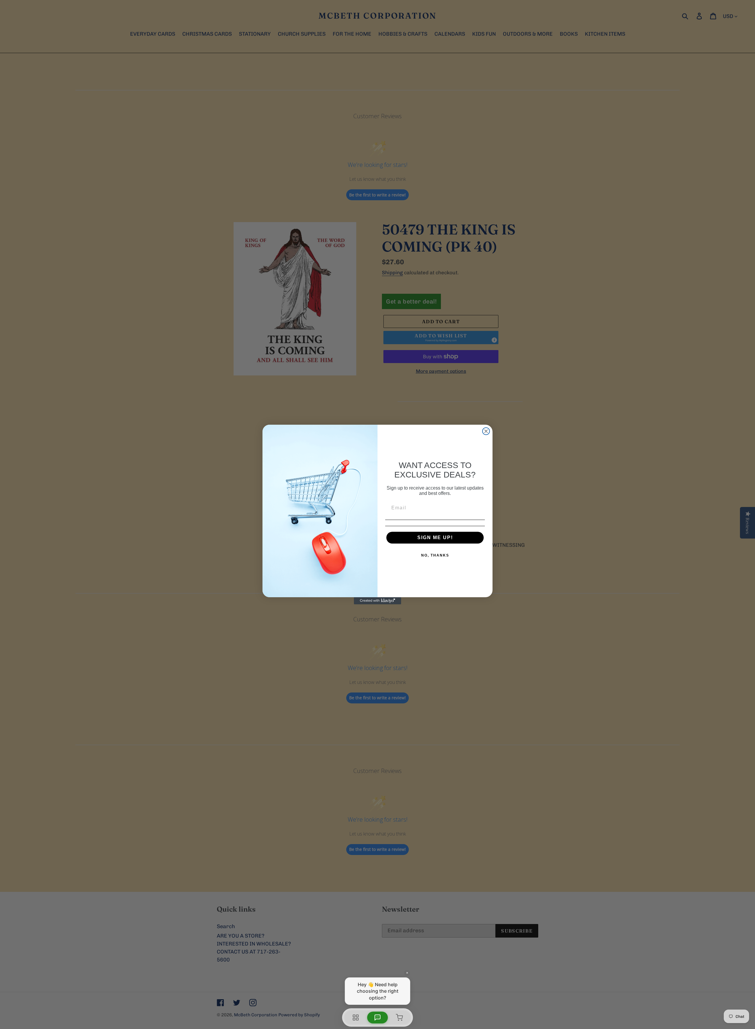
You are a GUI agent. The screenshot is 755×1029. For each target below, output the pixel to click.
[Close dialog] (486, 431)
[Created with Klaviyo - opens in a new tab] (377, 600)
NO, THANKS (435, 555)
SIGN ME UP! (435, 537)
